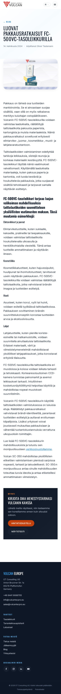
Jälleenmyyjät (9, 645)
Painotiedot (39, 689)
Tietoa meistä (9, 641)
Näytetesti (18, 531)
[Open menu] (55, 4)
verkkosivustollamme (39, 449)
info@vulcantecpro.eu (13, 600)
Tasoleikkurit (9, 619)
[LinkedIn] (21, 669)
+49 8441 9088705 (12, 595)
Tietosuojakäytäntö (24, 689)
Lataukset (8, 627)
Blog (5, 649)
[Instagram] (13, 669)
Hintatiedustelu (21, 523)
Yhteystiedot (9, 653)
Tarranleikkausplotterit (13, 623)
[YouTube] (28, 669)
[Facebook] (6, 669)
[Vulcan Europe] (12, 4)
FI (45, 4)
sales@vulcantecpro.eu (14, 604)
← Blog (7, 22)
